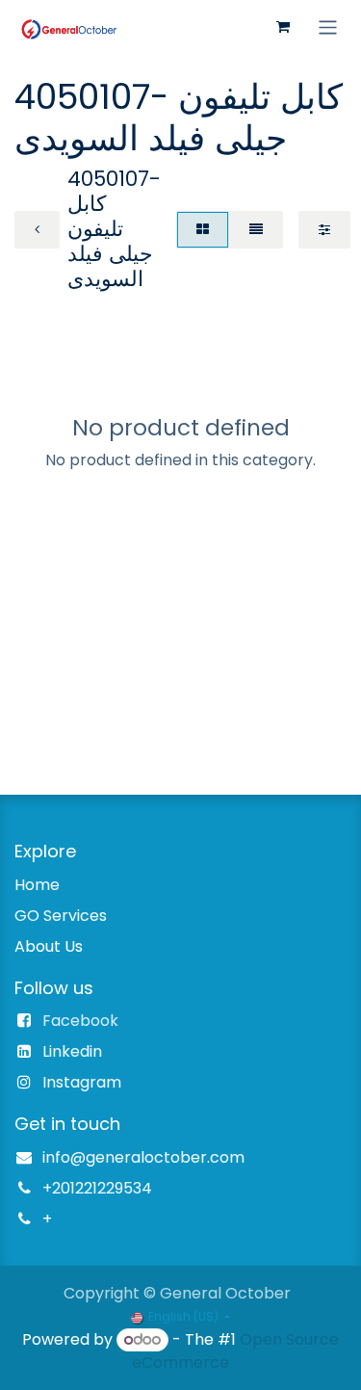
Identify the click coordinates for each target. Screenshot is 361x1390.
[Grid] (202, 230)
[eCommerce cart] (283, 27)
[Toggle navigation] (328, 26)
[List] (256, 230)
